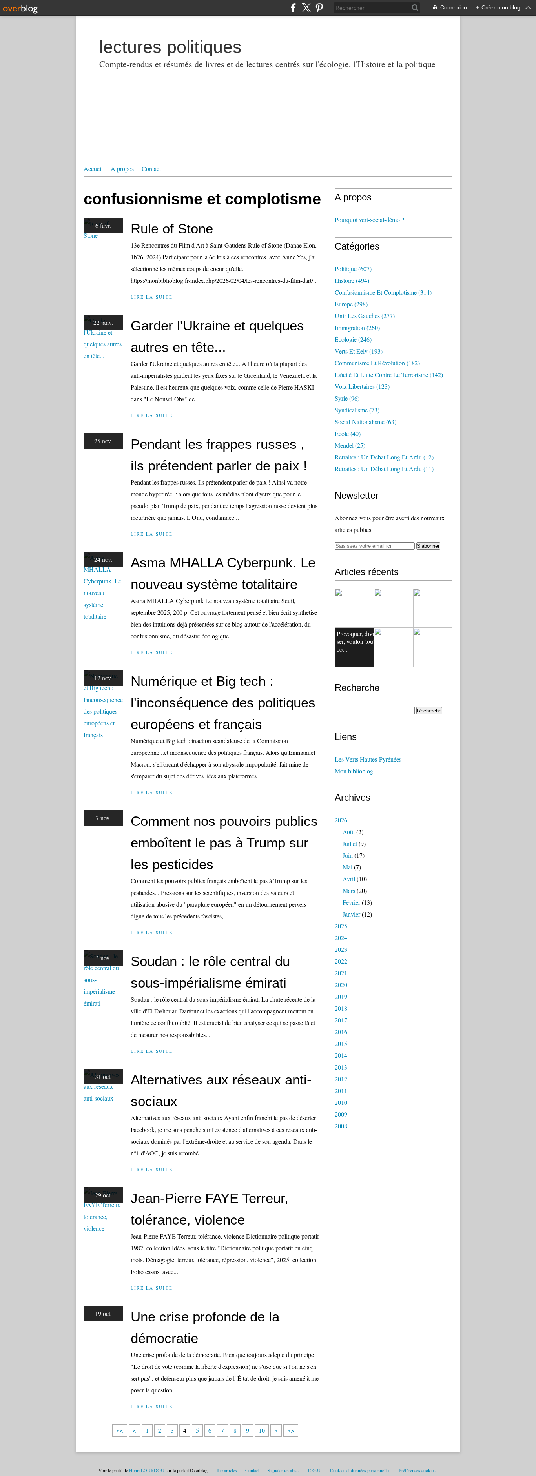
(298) (351, 304)
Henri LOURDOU (146, 1470)
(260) (357, 327)
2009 (341, 1114)
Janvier (351, 914)
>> (290, 1430)
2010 (341, 1102)
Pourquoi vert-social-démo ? (369, 219)
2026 (341, 820)
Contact (151, 168)
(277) (365, 316)
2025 (341, 926)
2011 (341, 1090)
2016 (341, 1032)
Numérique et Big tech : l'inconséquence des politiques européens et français (223, 702)
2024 (341, 937)
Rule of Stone (172, 228)
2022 (341, 961)
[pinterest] (319, 7)
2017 (341, 1020)
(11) (384, 469)
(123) (362, 386)
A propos (122, 168)
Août (349, 831)
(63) (365, 421)
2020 (341, 984)
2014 (341, 1055)
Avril (349, 879)
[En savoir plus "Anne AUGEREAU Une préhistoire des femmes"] (432, 608)
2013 (341, 1067)
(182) (377, 363)
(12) (384, 457)
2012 (341, 1079)
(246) (353, 339)
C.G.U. (315, 1470)
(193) (359, 351)
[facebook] (293, 7)
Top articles (226, 1470)
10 (262, 1430)
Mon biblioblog (354, 771)
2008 (341, 1126)
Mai (347, 867)
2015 (341, 1043)
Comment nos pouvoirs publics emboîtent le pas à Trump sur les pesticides (224, 842)
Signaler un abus (284, 1470)
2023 (341, 949)
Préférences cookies (417, 1470)
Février (351, 902)
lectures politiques (170, 47)
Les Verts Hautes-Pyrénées (368, 759)
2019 (341, 996)
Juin (348, 855)
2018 (341, 1008)
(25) (350, 445)
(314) (383, 292)
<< (119, 1430)
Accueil (93, 168)
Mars (349, 890)
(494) (352, 280)
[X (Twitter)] (306, 7)
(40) (348, 433)
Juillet (350, 843)
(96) (347, 398)
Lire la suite (152, 297)
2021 (341, 973)
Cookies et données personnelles (360, 1470)
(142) (389, 374)
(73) (357, 410)
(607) (353, 268)
